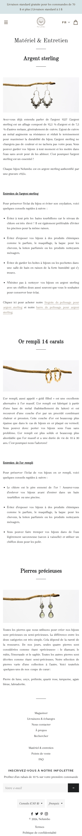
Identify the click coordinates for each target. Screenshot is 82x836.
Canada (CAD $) (29, 803)
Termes (39, 827)
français (54, 803)
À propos (41, 730)
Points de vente (41, 753)
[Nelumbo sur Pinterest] (42, 814)
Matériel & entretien (41, 748)
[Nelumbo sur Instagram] (47, 814)
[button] (66, 22)
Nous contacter (41, 724)
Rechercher (41, 736)
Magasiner (41, 713)
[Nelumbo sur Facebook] (32, 814)
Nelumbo (44, 819)
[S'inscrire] (73, 787)
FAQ (41, 759)
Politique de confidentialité (39, 832)
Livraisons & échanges (41, 719)
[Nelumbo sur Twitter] (37, 814)
